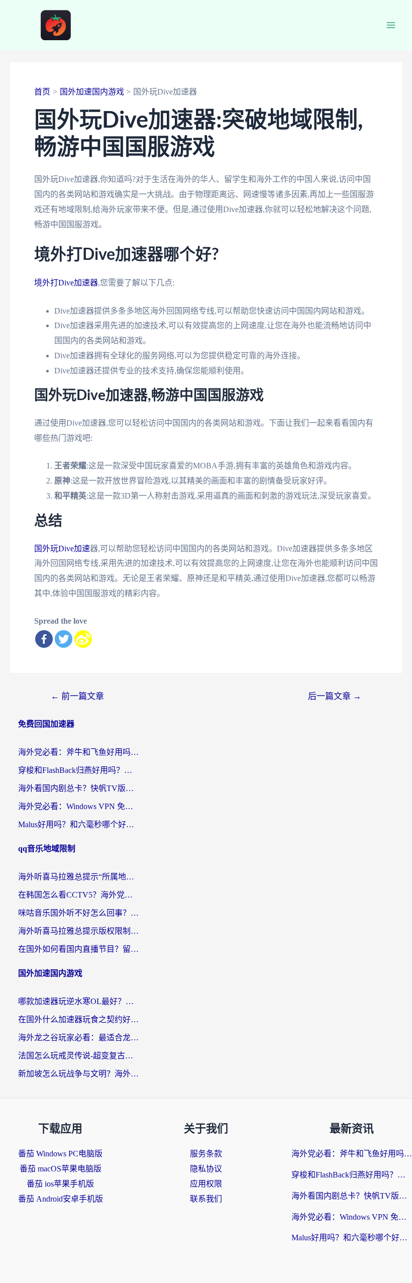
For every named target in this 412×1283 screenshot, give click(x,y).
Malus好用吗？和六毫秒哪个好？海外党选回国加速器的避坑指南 (78, 824)
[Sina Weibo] (83, 639)
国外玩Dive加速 (62, 548)
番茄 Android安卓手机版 (60, 1199)
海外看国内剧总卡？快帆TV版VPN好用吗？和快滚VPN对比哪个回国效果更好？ (78, 788)
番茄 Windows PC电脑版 (60, 1153)
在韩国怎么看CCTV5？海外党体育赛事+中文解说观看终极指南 (78, 895)
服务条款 (206, 1153)
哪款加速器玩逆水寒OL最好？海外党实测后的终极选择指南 (78, 1001)
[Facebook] (44, 639)
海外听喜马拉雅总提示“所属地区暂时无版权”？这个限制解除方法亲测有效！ (78, 876)
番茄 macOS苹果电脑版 (60, 1168)
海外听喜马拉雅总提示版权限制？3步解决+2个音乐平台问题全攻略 (78, 931)
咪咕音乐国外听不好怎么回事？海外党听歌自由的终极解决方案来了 (78, 913)
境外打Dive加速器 (66, 282)
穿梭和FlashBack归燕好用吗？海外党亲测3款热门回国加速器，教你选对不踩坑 (78, 770)
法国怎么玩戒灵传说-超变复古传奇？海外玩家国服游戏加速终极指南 (78, 1055)
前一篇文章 (77, 696)
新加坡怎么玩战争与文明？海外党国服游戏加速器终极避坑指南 (78, 1073)
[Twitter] (63, 639)
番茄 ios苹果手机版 (60, 1183)
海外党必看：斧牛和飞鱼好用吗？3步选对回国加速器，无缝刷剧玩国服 (78, 752)
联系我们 (206, 1199)
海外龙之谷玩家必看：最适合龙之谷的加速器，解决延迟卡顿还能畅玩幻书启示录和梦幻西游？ (78, 1037)
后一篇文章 (334, 696)
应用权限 (206, 1183)
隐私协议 (206, 1168)
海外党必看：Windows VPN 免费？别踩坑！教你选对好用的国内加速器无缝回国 (78, 806)
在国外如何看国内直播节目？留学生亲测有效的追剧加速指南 (78, 949)
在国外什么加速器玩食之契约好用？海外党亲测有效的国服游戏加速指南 (78, 1019)
